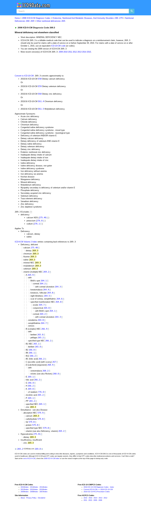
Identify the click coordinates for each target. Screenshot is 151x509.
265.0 (40, 334)
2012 (75, 52)
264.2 (43, 283)
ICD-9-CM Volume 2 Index (26, 242)
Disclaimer (41, 498)
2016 (85, 498)
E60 (40, 94)
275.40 (42, 217)
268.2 (45, 371)
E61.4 (41, 101)
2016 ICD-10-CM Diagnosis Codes (96, 487)
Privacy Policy (31, 498)
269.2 (46, 272)
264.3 (58, 286)
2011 (70, 52)
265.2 (41, 337)
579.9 (40, 413)
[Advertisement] (67, 63)
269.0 (31, 389)
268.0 (56, 373)
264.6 (59, 299)
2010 (65, 52)
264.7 (42, 305)
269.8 (38, 449)
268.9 (50, 365)
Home (17, 18)
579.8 (40, 419)
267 (54, 362)
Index (27, 487)
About (23, 498)
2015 (89, 52)
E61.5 (41, 109)
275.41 (36, 434)
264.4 (46, 289)
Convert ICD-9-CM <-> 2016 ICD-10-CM (98, 489)
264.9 (30, 275)
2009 (61, 52)
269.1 (31, 377)
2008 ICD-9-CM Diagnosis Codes (36, 18)
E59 (40, 86)
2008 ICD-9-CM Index (52, 458)
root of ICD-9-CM (29, 458)
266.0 (32, 350)
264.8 (50, 293)
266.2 (48, 340)
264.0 (47, 308)
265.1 (36, 344)
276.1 (37, 224)
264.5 (47, 296)
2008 (32, 491)
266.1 (32, 353)
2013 (79, 52)
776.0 (41, 392)
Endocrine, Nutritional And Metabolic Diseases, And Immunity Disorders (88, 18)
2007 (41, 491)
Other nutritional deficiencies (51, 21)
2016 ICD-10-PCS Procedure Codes (97, 491)
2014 (84, 52)
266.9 (44, 329)
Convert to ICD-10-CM (24, 76)
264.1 (44, 280)
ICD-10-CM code (58, 46)
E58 (40, 79)
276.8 (39, 220)
